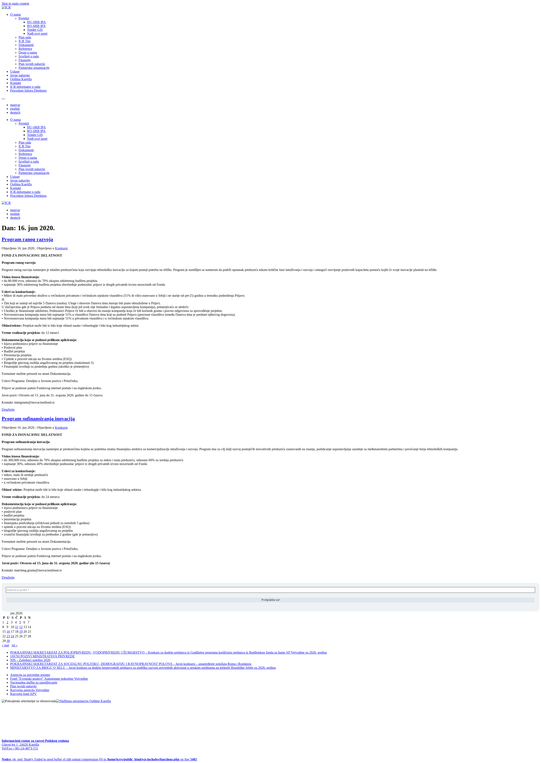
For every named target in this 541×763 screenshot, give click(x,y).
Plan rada (25, 37)
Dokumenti (26, 45)
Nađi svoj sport (37, 33)
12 (21, 627)
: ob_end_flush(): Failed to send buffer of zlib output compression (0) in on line (99, 759)
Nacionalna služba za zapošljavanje (33, 682)
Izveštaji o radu (29, 56)
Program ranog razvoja (27, 239)
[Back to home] (6, 7)
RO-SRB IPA (36, 26)
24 (12, 636)
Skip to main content (15, 3)
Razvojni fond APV (23, 694)
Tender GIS (35, 29)
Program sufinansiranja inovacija (38, 418)
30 (8, 641)
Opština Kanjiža (21, 79)
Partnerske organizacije (34, 67)
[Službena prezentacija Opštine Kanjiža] (83, 701)
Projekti (24, 18)
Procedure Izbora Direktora (28, 90)
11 (16, 627)
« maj (5, 645)
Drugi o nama (28, 52)
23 (8, 636)
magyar (15, 105)
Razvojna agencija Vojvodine (29, 690)
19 (21, 631)
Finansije (25, 60)
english (15, 108)
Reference (25, 48)
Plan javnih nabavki (32, 64)
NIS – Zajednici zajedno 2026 (30, 660)
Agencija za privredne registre (30, 675)
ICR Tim (24, 41)
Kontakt (15, 83)
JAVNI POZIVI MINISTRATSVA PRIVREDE (42, 656)
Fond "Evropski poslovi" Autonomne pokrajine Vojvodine (49, 678)
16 (8, 631)
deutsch (15, 112)
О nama (15, 14)
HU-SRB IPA (36, 22)
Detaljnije (8, 409)
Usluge (15, 71)
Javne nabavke (20, 75)
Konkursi (61, 248)
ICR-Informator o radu (25, 86)
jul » (15, 645)
